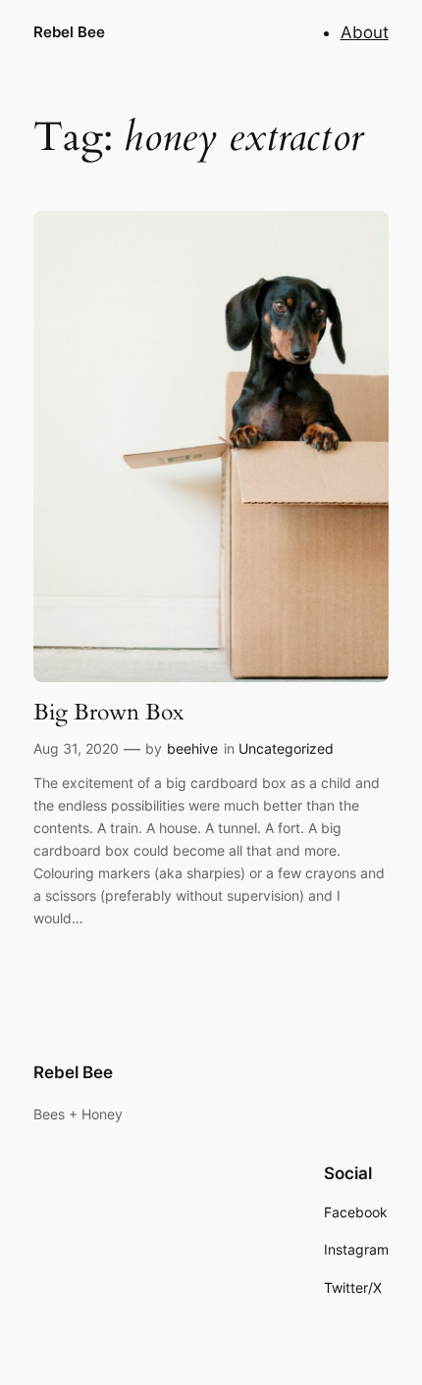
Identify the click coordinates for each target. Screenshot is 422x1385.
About (365, 32)
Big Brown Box (108, 712)
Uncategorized (286, 748)
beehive (192, 748)
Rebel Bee (69, 32)
